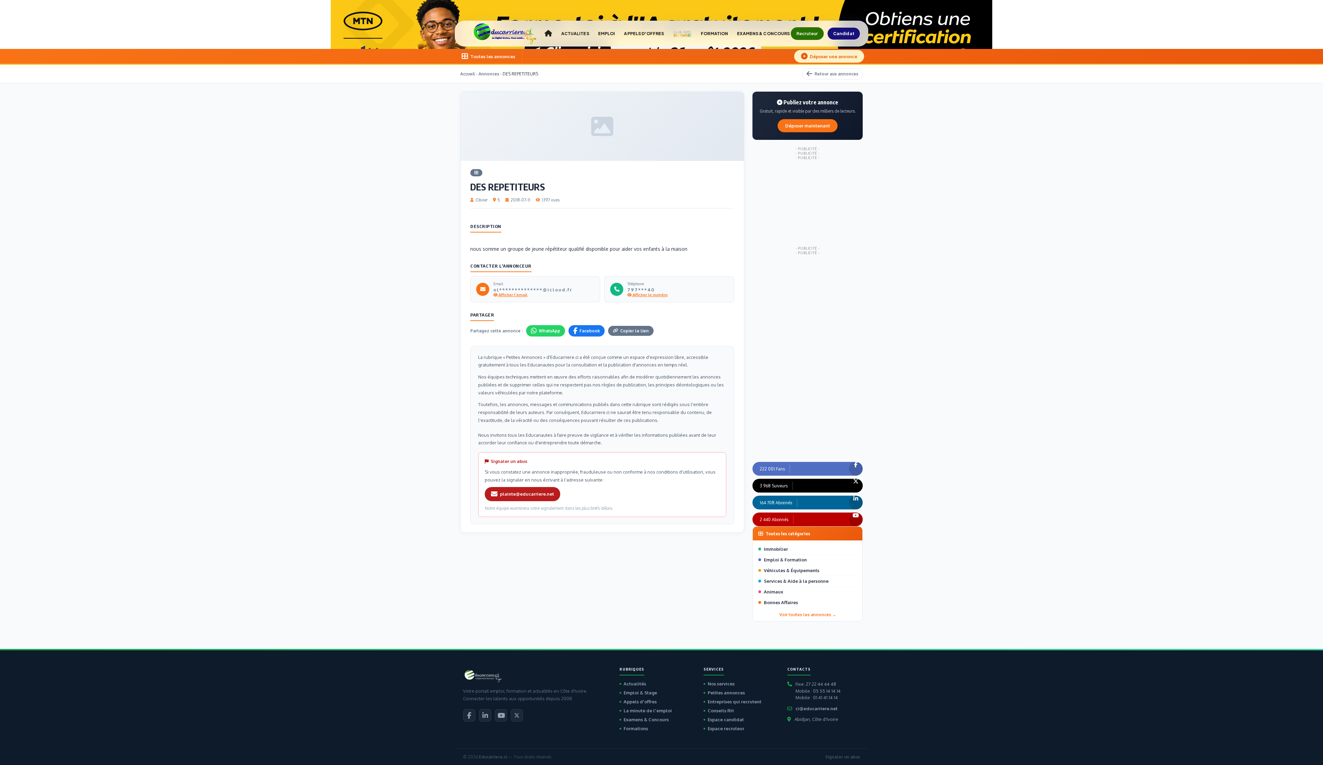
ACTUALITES (575, 33)
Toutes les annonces (492, 56)
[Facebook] (469, 715)
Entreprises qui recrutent (734, 701)
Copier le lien (634, 330)
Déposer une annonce (833, 56)
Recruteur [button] (807, 33)
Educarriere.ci (493, 756)
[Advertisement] (807, 203)
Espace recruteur (726, 728)
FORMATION (714, 33)
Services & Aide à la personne (796, 581)
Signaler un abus (842, 756)
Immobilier (776, 549)
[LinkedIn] (485, 715)
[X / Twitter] (517, 715)
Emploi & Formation (785, 559)
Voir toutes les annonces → (807, 614)
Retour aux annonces (836, 73)
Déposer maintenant (807, 125)
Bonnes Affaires (781, 602)
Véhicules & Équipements (791, 570)
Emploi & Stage (640, 692)
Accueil (467, 73)
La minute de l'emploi (648, 710)
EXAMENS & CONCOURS (763, 33)
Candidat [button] (844, 33)
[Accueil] (548, 33)
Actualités (635, 683)
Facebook (590, 330)
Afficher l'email (512, 294)
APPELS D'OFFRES (644, 33)
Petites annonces (726, 692)
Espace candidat (726, 719)
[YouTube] (501, 715)
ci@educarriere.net (817, 708)
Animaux (773, 592)
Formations (636, 728)
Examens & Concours (646, 719)
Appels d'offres (640, 701)
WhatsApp (549, 330)
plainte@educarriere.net (527, 494)
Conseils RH (721, 710)
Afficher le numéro (650, 294)
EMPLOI (606, 33)
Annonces (489, 73)
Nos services (721, 683)
